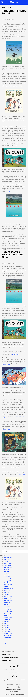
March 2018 (7, 606)
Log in (5, 643)
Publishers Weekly (6, 364)
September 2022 (8, 557)
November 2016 (8, 635)
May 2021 (6, 573)
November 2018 (8, 596)
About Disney (5, 679)
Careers (17, 679)
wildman (4, 249)
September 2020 (8, 588)
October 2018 (7, 598)
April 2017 (6, 627)
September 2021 (8, 567)
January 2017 (7, 631)
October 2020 (7, 586)
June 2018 (6, 604)
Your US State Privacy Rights (14, 686)
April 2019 (6, 594)
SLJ (9, 191)
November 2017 (8, 614)
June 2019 (6, 592)
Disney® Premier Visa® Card (18, 680)
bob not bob (13, 248)
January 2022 (7, 565)
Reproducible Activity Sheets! (10, 657)
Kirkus (21, 86)
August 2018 (7, 602)
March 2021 (7, 577)
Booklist (22, 317)
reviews (9, 548)
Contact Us (23, 679)
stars (23, 248)
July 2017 (6, 621)
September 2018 (8, 600)
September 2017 (8, 618)
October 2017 (7, 616)
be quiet (7, 248)
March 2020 (7, 590)
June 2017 (6, 623)
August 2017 (7, 619)
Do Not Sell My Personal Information (14, 689)
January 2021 (7, 581)
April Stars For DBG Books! (14, 12)
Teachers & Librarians (8, 651)
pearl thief (19, 248)
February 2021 (7, 579)
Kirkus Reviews (15, 354)
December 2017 (8, 612)
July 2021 (6, 569)
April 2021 (6, 575)
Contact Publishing (7, 660)
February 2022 (7, 563)
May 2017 (6, 625)
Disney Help (11, 679)
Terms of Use (10, 684)
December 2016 (8, 633)
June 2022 (6, 559)
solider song (15, 548)
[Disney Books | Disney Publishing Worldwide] (14, 2)
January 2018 (7, 610)
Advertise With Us (7, 680)
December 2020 (8, 583)
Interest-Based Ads (14, 691)
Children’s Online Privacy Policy (14, 687)
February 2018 (7, 608)
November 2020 (8, 585)
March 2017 (7, 629)
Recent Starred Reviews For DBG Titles (12, 254)
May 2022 (6, 561)
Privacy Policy (17, 684)
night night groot (21, 546)
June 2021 (6, 571)
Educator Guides (6, 654)
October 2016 (7, 637)
